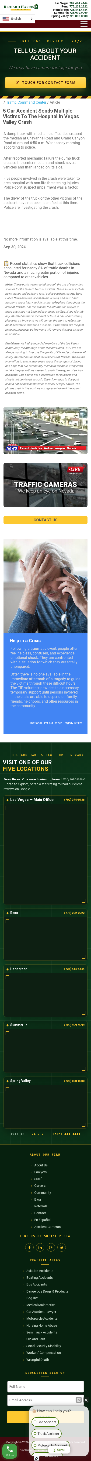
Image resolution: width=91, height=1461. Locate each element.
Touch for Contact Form (48, 82)
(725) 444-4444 (74, 969)
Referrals (40, 1206)
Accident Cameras (47, 1227)
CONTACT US (45, 520)
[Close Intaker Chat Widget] (86, 1400)
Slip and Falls (35, 1339)
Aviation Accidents (39, 1271)
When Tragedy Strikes (68, 723)
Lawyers (40, 1172)
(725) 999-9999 (74, 1025)
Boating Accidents (39, 1277)
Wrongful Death (37, 1360)
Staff (38, 1179)
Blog (37, 1199)
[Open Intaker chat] (36, 1458)
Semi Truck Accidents (41, 1332)
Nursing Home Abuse (41, 1325)
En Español (42, 1220)
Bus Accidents (36, 1284)
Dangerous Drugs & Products (47, 1291)
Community (42, 1192)
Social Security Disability (43, 1346)
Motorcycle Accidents (41, 1318)
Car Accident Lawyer (41, 1312)
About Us (41, 1165)
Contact (40, 1213)
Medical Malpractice (40, 1305)
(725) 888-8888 (74, 1081)
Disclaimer (26, 1450)
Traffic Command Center (25, 102)
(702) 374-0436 (74, 799)
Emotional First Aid (41, 723)
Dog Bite (32, 1298)
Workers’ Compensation (43, 1353)
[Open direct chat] (79, 1400)
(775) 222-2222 (74, 913)
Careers (40, 1185)
